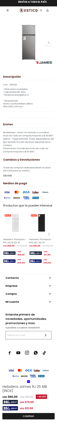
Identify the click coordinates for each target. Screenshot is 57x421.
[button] (48, 43)
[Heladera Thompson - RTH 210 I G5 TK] (41, 223)
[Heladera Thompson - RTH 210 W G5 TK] (15, 223)
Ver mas (7, 175)
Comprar (28, 416)
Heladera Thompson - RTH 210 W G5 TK (14, 241)
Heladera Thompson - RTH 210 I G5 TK (41, 241)
